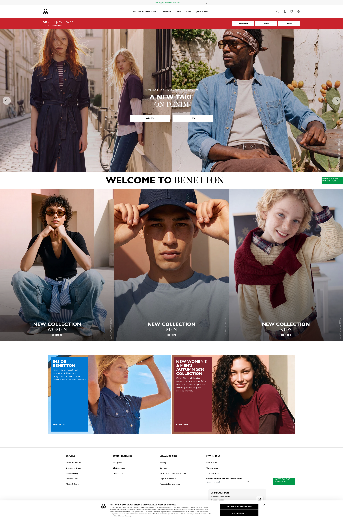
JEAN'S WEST (203, 11)
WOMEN (167, 11)
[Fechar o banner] (264, 504)
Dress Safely (72, 478)
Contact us (118, 473)
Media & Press (72, 484)
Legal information (168, 478)
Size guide (117, 462)
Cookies (163, 468)
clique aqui (128, 516)
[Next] (207, 3)
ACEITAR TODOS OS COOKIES (239, 506)
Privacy (163, 462)
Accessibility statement (170, 484)
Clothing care (119, 468)
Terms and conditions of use (173, 473)
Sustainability (72, 473)
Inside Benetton (73, 462)
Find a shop (211, 462)
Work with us (212, 473)
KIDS (188, 11)
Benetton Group (73, 468)
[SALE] (171, 23)
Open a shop (212, 468)
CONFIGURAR (238, 513)
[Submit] (248, 481)
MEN (179, 11)
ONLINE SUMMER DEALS (145, 11)
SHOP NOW (171, 118)
